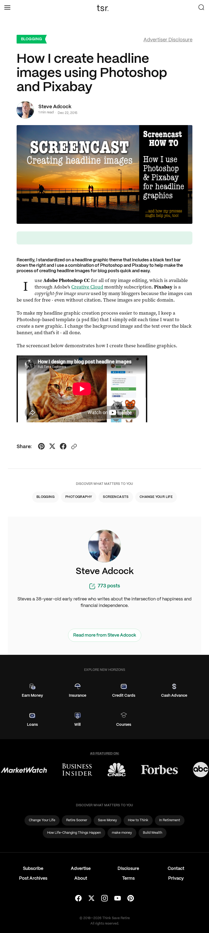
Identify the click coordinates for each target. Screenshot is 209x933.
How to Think (138, 820)
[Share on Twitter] (52, 447)
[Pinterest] (130, 899)
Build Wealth (152, 832)
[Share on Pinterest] (41, 447)
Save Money (107, 820)
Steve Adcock (54, 107)
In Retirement (169, 820)
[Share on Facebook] (63, 447)
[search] (201, 8)
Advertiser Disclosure (167, 40)
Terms (128, 878)
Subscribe (33, 869)
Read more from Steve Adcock (104, 635)
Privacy (176, 878)
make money (122, 832)
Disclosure (128, 869)
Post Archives (33, 878)
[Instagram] (104, 899)
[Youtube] (117, 899)
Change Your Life (156, 496)
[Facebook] (78, 899)
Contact (176, 869)
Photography (78, 496)
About (80, 878)
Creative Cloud (87, 287)
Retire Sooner (76, 820)
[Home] (104, 8)
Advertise (81, 869)
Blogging (31, 39)
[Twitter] (91, 899)
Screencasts (115, 496)
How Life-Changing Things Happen (74, 832)
